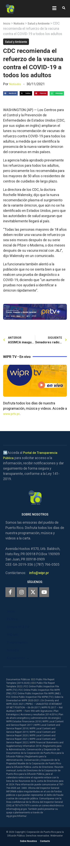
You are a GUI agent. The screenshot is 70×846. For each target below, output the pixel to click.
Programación (17, 642)
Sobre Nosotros (28, 841)
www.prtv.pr (11, 414)
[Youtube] (44, 592)
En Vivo (12, 619)
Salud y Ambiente (39, 23)
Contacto (45, 841)
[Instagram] (21, 592)
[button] (63, 8)
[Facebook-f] (10, 592)
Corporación (16, 658)
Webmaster (56, 835)
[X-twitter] (33, 592)
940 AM (12, 634)
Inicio (6, 23)
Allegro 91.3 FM (18, 627)
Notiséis (19, 23)
